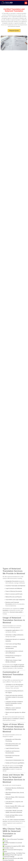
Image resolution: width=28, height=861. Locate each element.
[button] (26, 3)
